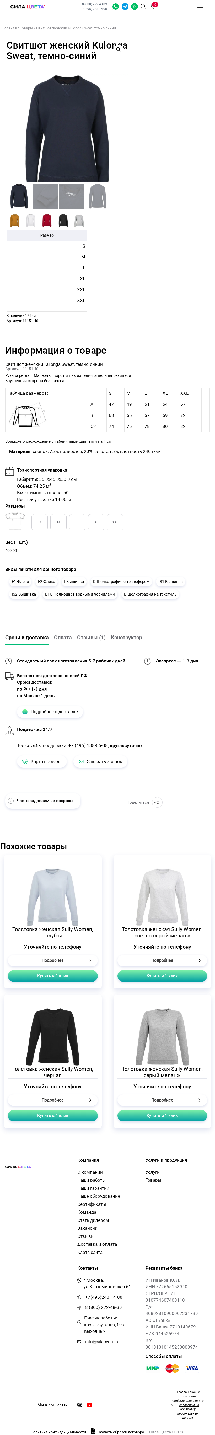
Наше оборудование (98, 1196)
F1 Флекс (20, 581)
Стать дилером (93, 1220)
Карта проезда (46, 761)
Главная (10, 28)
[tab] (29, 638)
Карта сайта (90, 1252)
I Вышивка (74, 581)
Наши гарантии (93, 1188)
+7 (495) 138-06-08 (88, 745)
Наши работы (91, 1180)
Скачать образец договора (120, 1432)
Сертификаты (91, 1204)
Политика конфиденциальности (58, 1432)
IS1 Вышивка (171, 581)
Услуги (153, 1172)
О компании (90, 1172)
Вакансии (87, 1228)
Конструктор (126, 637)
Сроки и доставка (27, 637)
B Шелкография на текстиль (150, 594)
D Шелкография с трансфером (121, 581)
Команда (86, 1212)
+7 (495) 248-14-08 (93, 9)
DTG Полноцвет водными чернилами (80, 594)
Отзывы (85, 1236)
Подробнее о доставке (54, 711)
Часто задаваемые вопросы (45, 800)
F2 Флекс (46, 581)
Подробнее (53, 960)
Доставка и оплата (97, 1244)
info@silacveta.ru (102, 1341)
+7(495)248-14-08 (103, 1297)
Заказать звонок (134, 6)
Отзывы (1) (91, 637)
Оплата (63, 637)
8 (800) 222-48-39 (94, 4)
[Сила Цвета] (27, 6)
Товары (26, 28)
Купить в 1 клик (52, 975)
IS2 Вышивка (24, 594)
